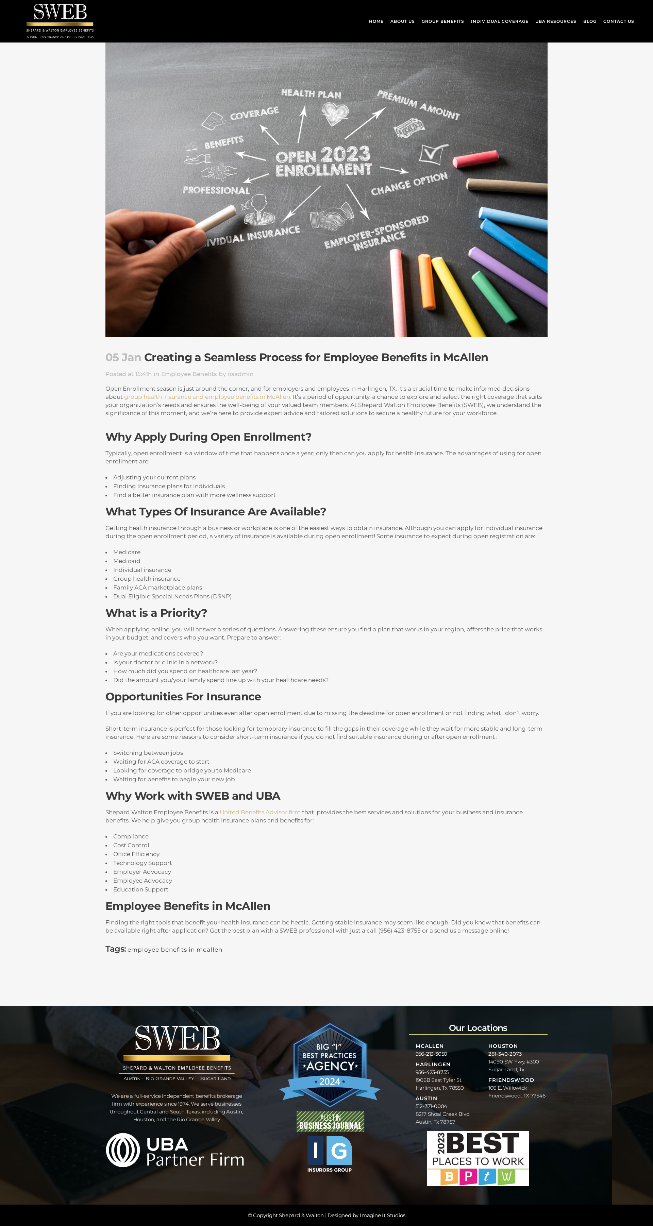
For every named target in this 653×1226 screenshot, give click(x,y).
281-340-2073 (505, 1054)
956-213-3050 (432, 1054)
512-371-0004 (432, 1106)
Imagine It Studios (382, 1215)
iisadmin (241, 374)
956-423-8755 (432, 1072)
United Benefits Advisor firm (260, 812)
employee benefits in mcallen (175, 949)
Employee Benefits (189, 374)
